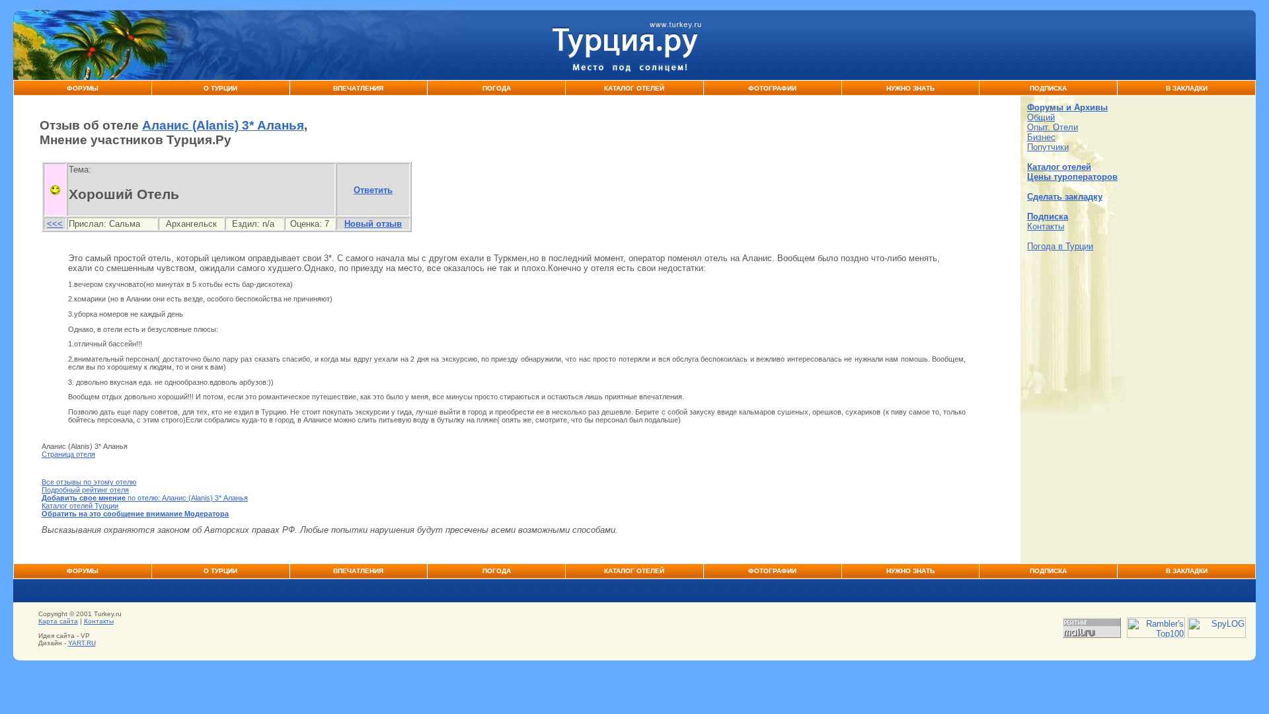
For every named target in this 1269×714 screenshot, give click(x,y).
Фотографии (772, 88)
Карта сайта (58, 621)
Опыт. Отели (1052, 127)
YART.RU (82, 643)
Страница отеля (68, 454)
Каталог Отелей (634, 88)
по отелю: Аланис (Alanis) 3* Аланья (145, 498)
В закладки (1187, 88)
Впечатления (358, 88)
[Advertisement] (1138, 353)
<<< (55, 224)
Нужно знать (910, 88)
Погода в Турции (1060, 246)
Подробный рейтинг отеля (85, 490)
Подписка (1048, 88)
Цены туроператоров (1072, 177)
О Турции (220, 88)
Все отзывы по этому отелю (89, 482)
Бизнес (1041, 137)
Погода (496, 88)
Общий (1041, 117)
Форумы (82, 88)
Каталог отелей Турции (80, 506)
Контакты (1045, 226)
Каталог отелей (1059, 167)
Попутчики (1048, 147)
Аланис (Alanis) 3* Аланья (223, 125)
